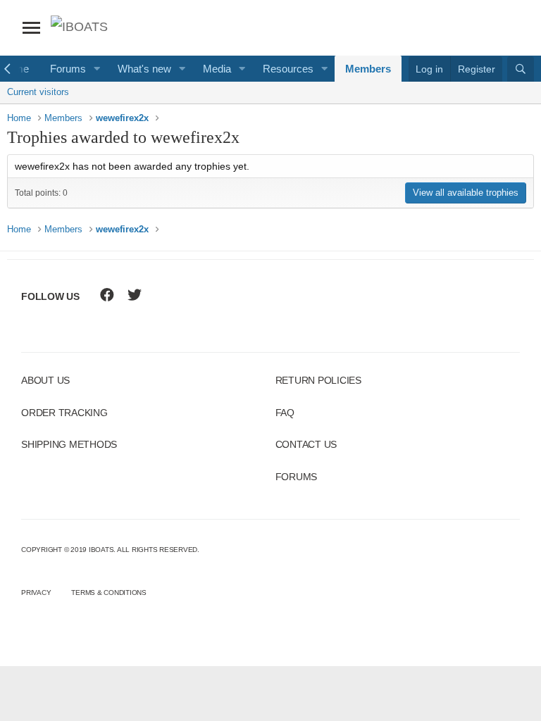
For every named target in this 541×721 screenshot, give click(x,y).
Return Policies (318, 380)
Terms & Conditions (109, 592)
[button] (97, 69)
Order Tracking (64, 412)
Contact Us (306, 444)
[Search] (520, 69)
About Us (45, 380)
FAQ (284, 412)
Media (217, 69)
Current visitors (38, 92)
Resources (288, 69)
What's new (144, 69)
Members (368, 69)
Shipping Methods (69, 444)
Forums (68, 69)
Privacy (36, 592)
